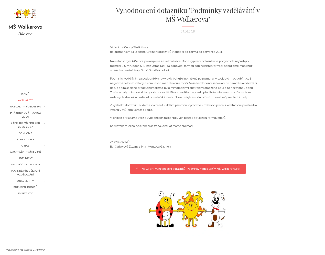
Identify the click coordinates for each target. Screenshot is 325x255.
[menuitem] (25, 94)
